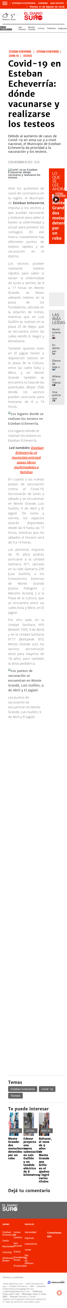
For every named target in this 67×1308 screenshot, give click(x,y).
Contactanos (54, 1232)
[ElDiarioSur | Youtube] (59, 1214)
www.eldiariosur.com (13, 1283)
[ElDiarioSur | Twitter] (59, 1208)
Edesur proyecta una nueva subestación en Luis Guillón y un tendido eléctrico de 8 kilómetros (31, 1157)
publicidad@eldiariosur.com (17, 1291)
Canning (43, 3)
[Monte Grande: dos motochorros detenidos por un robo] (13, 1135)
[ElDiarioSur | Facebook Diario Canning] (52, 1208)
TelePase (51, 28)
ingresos (29, 1238)
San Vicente (57, 3)
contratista (31, 1243)
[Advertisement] (33, 755)
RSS (49, 1236)
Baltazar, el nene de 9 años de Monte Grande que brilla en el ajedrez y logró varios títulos (45, 1160)
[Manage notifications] (59, 1292)
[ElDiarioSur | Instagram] (52, 1214)
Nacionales (8, 1246)
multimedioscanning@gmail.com (18, 1289)
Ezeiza (17, 1251)
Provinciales (20, 1265)
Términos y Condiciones (12, 1277)
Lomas (41, 28)
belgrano (62, 28)
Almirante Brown (7, 1259)
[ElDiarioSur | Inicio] (63, 1225)
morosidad (30, 1232)
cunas (28, 1249)
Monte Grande (31, 28)
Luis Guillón (31, 1130)
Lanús (5, 1240)
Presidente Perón (20, 1258)
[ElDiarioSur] (10, 1210)
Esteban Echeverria (23, 3)
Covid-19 (47, 1089)
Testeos (15, 1095)
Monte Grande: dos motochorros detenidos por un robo (17, 1148)
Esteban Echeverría (23, 1089)
